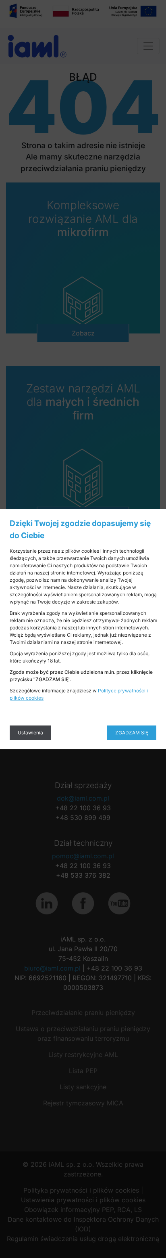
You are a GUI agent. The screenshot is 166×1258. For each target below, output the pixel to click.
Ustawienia (30, 733)
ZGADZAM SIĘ (131, 733)
